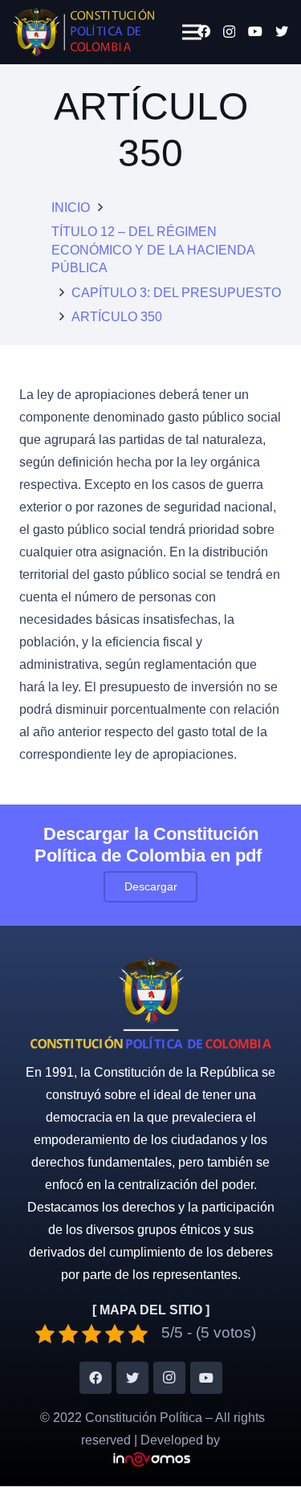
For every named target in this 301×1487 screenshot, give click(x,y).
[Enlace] (83, 32)
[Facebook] (203, 31)
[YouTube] (255, 31)
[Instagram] (229, 32)
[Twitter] (281, 31)
